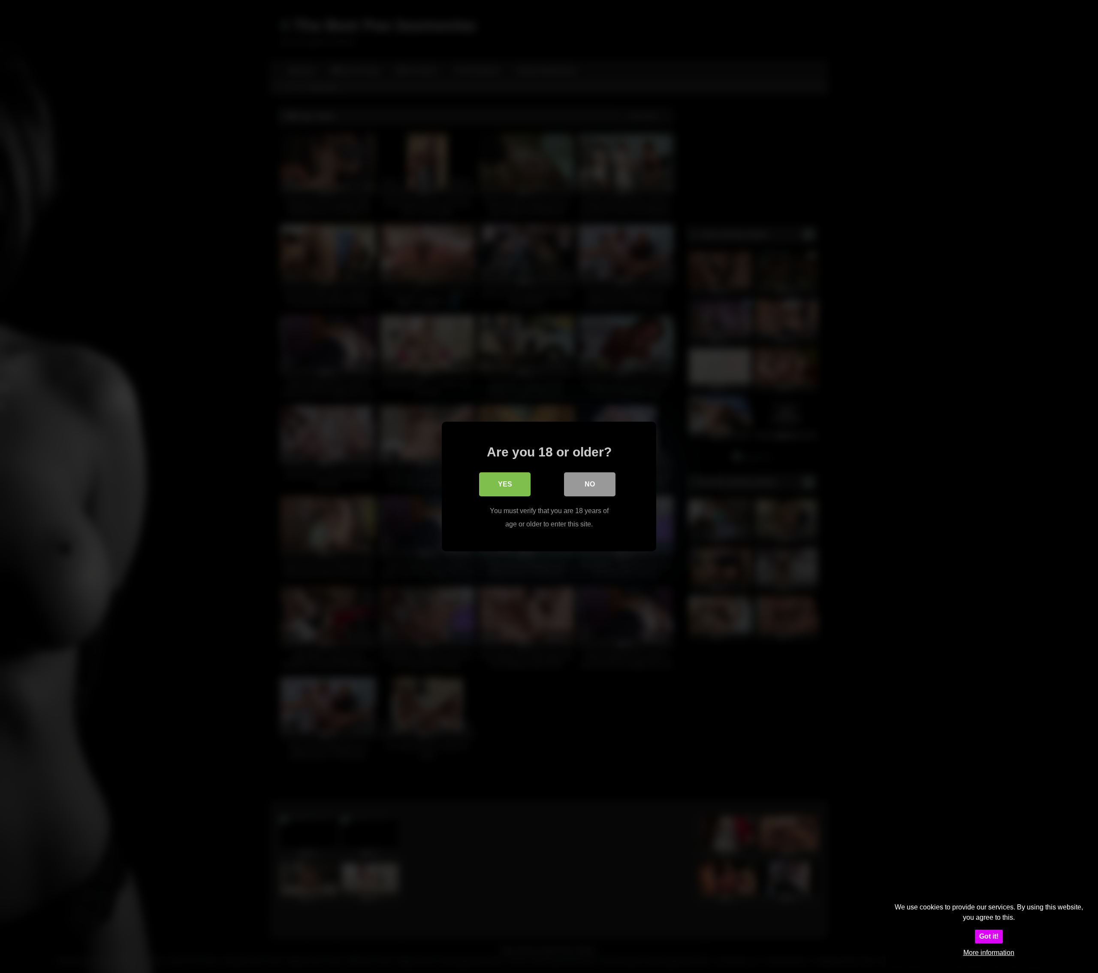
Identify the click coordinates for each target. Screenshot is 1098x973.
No (590, 484)
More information (988, 952)
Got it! (988, 936)
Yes (505, 484)
